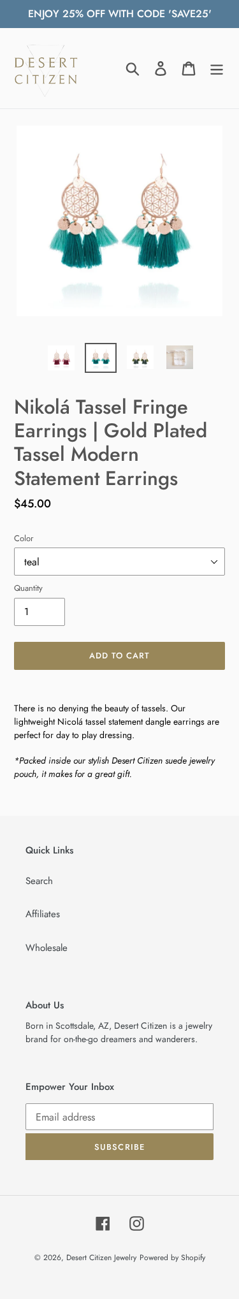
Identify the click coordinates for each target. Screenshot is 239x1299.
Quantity (28, 588)
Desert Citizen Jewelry (101, 1257)
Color (23, 538)
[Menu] (217, 68)
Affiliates (42, 914)
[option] (61, 358)
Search (39, 881)
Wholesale (46, 948)
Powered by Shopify (172, 1257)
